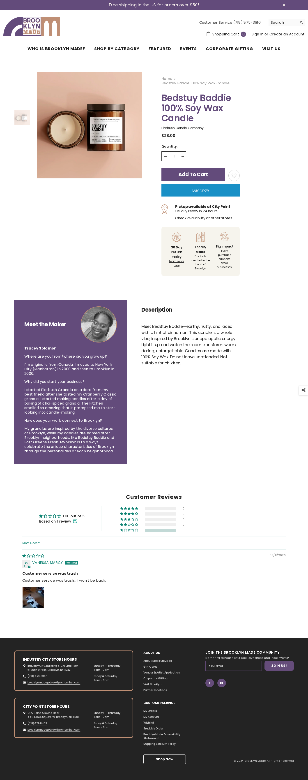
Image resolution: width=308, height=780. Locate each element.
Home (166, 78)
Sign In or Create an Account (278, 34)
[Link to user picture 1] (33, 597)
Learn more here (176, 263)
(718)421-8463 (37, 723)
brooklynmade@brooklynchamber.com (54, 682)
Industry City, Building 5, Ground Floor (53, 666)
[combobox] (283, 22)
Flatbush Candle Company (182, 128)
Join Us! (279, 665)
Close (284, 5)
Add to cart (193, 174)
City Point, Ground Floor (43, 713)
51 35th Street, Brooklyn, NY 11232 (49, 670)
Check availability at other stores (203, 218)
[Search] (287, 22)
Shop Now (164, 759)
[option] (89, 125)
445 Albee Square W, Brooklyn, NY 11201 (53, 717)
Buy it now (200, 190)
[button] (129, 530)
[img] (33, 555)
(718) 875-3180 (37, 676)
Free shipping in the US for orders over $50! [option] (154, 5)
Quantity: (169, 146)
